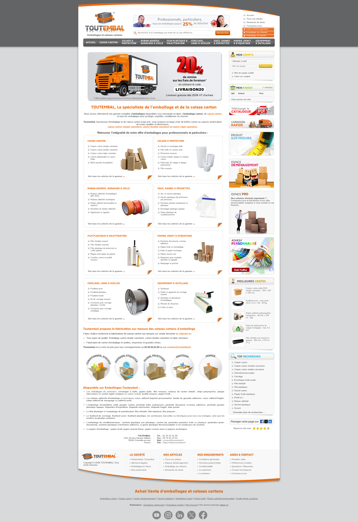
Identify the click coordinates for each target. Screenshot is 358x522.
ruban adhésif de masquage (100, 400)
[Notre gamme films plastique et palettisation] (134, 253)
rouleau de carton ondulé (181, 391)
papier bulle (145, 391)
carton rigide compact (113, 394)
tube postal (173, 407)
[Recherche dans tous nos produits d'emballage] (222, 32)
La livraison (204, 473)
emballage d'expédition (100, 405)
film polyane (169, 411)
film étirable (141, 411)
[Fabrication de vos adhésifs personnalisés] (251, 256)
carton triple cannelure (185, 127)
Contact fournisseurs (241, 470)
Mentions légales (139, 463)
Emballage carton (108, 498)
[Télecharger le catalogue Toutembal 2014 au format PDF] (251, 114)
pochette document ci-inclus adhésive (185, 405)
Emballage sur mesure (256, 32)
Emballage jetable (175, 505)
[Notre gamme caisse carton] (134, 158)
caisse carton (214, 114)
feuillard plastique (137, 416)
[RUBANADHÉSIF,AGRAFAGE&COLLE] (152, 42)
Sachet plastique (166, 498)
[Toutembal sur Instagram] (168, 515)
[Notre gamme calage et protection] (204, 158)
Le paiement (205, 470)
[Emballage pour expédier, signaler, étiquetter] (126, 368)
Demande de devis (174, 470)
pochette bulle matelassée (150, 405)
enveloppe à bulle (127, 391)
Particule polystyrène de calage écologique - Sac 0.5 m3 (258, 328)
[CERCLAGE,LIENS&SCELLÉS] (201, 42)
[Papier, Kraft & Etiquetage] (174, 236)
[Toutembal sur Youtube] (156, 515)
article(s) (267, 87)
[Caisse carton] (96, 141)
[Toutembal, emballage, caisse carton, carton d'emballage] (104, 35)
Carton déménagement (257, 29)
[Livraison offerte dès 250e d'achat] (181, 21)
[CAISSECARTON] (109, 42)
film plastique (96, 411)
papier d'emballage (99, 429)
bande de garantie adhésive (187, 398)
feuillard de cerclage (100, 416)
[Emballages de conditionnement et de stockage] (98, 368)
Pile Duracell (191, 505)
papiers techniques (177, 429)
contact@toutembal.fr (179, 347)
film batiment (154, 411)
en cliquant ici (183, 333)
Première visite (239, 459)
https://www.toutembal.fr (174, 442)
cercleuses (156, 416)
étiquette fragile (159, 407)
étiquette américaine (139, 407)
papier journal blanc (133, 429)
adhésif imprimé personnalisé (157, 398)
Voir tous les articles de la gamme (105, 176)
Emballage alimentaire (154, 505)
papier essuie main (154, 429)
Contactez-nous (239, 473)
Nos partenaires (138, 470)
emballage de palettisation (120, 411)
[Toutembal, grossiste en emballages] (105, 31)
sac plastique (148, 422)
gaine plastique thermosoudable (159, 425)
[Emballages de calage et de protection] (182, 368)
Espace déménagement (176, 463)
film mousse (160, 391)
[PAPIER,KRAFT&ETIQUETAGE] (243, 42)
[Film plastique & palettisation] (107, 236)
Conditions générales (209, 459)
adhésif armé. (125, 400)
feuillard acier (119, 416)
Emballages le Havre (141, 466)
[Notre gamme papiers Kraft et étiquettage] (204, 253)
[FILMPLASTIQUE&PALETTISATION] (177, 42)
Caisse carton (125, 498)
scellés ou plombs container (100, 418)
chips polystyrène (206, 391)
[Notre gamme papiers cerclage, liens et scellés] (134, 300)
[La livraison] (251, 127)
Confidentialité (206, 466)
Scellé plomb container (247, 498)
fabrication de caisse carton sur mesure (132, 333)
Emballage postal (184, 498)
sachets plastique (131, 422)
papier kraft (164, 394)
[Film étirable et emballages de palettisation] (154, 368)
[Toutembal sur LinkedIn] (180, 515)
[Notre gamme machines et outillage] (204, 300)
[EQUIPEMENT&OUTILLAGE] (263, 42)
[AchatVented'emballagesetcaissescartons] (179, 491)
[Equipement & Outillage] (172, 283)
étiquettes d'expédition (116, 407)
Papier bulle (200, 498)
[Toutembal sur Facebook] (203, 515)
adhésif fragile (216, 398)
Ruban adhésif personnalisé (220, 498)
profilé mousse (149, 394)
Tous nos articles (173, 459)
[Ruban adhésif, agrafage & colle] (108, 188)
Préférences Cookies (242, 463)
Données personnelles (210, 463)
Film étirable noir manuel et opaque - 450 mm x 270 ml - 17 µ (258, 340)
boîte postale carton (124, 405)
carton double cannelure (156, 127)
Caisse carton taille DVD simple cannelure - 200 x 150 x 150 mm (258, 290)
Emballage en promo (256, 35)
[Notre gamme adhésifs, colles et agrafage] (134, 206)
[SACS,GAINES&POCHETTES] (222, 42)
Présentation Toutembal (142, 459)
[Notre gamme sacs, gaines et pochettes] (204, 206)
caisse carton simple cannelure (125, 127)
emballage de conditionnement (104, 422)
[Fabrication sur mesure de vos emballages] (251, 144)
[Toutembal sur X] (191, 515)
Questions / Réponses (242, 466)
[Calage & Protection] (170, 141)
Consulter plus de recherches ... (249, 412)
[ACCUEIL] (91, 42)
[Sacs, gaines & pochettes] (173, 188)
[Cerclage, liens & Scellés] (103, 283)
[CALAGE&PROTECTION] (129, 42)
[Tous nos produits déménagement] (251, 173)
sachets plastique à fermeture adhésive (119, 425)
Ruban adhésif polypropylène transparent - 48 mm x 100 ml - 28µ (258, 315)
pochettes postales (178, 422)
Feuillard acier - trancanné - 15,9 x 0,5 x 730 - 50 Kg (258, 302)
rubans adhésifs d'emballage (105, 398)
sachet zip (161, 422)
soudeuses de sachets (192, 425)
